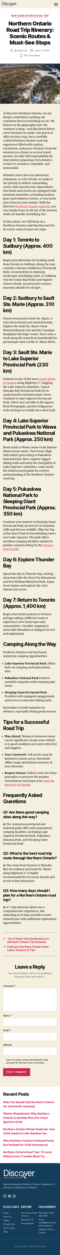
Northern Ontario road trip (30, 15)
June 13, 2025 (42, 50)
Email (7, 1030)
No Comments (32, 55)
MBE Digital (42, 1246)
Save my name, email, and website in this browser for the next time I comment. (27, 1061)
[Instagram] (14, 1196)
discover (22, 50)
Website (7, 1045)
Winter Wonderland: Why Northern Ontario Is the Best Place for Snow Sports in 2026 (26, 1118)
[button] (55, 4)
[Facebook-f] (4, 1196)
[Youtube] (9, 1196)
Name (7, 1015)
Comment (9, 986)
